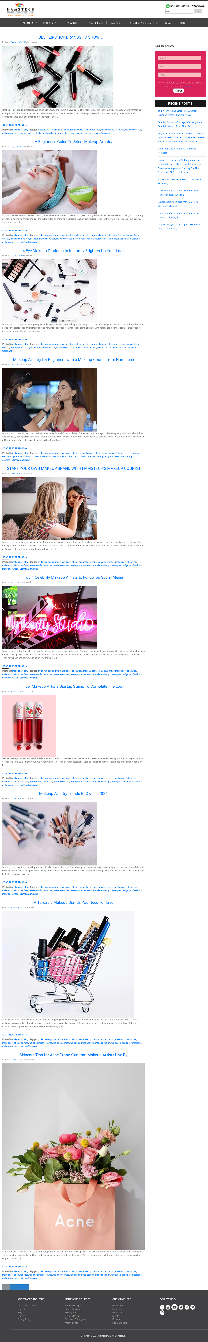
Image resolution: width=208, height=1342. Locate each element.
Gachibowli (117, 1312)
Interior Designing (73, 1309)
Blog (182, 22)
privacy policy (189, 86)
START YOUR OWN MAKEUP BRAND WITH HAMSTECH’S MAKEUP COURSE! (73, 468)
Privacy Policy (24, 1319)
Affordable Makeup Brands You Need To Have (73, 902)
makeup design (35, 133)
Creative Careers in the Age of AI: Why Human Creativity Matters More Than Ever (181, 124)
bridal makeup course (48, 235)
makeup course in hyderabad (24, 238)
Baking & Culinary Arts (76, 1319)
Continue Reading (13, 125)
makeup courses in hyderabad (71, 238)
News (168, 22)
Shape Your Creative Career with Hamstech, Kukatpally (179, 181)
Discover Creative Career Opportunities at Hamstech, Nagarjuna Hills (178, 192)
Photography (71, 1312)
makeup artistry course (112, 129)
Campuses (116, 22)
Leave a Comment (101, 133)
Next (23, 1287)
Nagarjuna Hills (119, 1322)
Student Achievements (143, 22)
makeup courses (133, 129)
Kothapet (116, 1319)
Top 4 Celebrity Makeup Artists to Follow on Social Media (73, 577)
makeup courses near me (14, 133)
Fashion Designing (74, 1305)
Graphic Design (72, 1316)
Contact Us (23, 1309)
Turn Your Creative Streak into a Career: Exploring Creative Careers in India (177, 112)
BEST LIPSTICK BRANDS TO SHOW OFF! (74, 37)
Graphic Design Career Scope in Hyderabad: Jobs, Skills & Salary (179, 226)
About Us (28, 22)
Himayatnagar (119, 1309)
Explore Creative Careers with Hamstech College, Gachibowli (178, 203)
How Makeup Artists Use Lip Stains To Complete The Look (73, 686)
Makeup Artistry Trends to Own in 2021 (73, 793)
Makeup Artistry (20, 129)
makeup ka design (52, 133)
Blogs (20, 1312)
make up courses (91, 561)
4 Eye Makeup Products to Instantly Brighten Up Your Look (74, 250)
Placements (96, 22)
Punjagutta (117, 1305)
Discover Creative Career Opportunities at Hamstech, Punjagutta (178, 215)
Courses (48, 22)
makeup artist (44, 129)
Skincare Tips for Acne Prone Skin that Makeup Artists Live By (73, 1055)
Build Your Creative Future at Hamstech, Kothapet (178, 150)
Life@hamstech (71, 22)
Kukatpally (117, 1316)
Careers (21, 1316)
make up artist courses (71, 453)
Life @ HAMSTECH (27, 1305)
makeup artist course (62, 129)
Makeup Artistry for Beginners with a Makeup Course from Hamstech (73, 359)
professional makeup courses (76, 133)
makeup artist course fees (87, 129)
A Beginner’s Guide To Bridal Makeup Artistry (73, 141)
